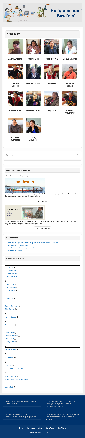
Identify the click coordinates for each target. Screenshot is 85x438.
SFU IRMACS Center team (15, 368)
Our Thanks (62, 428)
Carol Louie (9, 267)
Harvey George (10, 317)
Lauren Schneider (11, 336)
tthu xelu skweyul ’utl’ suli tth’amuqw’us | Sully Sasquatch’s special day (33, 243)
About (40, 428)
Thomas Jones (10, 376)
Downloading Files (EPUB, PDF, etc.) (42, 432)
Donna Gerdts (10, 290)
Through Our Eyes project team (16, 379)
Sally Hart (8, 365)
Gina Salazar (9, 309)
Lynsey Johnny (10, 342)
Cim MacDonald (11, 273)
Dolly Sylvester (10, 287)
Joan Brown (9, 325)
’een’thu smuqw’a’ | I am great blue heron (22, 248)
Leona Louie (9, 339)
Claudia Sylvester (11, 276)
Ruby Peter (9, 357)
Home (21, 428)
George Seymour (11, 306)
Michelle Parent (10, 349)
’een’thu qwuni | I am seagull (18, 245)
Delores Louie (10, 284)
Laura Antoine (10, 333)
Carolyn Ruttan (10, 270)
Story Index (31, 428)
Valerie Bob (9, 387)
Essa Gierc (9, 298)
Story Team (50, 428)
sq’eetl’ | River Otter (15, 250)
